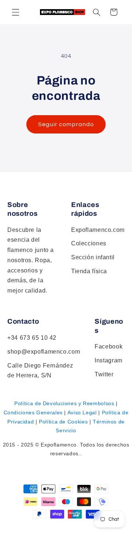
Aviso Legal (82, 412)
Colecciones (88, 243)
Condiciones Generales (33, 412)
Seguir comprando (66, 124)
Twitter (104, 374)
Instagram (108, 360)
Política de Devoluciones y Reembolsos (64, 403)
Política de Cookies (63, 422)
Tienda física (89, 271)
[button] (96, 12)
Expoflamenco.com (98, 230)
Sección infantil (93, 257)
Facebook (108, 346)
